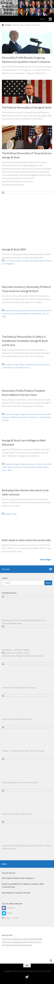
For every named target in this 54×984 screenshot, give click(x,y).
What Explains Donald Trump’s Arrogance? (18, 878)
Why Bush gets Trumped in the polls (16, 893)
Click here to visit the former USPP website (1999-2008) (22, 939)
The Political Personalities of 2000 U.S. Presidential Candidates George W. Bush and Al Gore (25, 341)
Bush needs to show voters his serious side (26, 540)
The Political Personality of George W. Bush (26, 107)
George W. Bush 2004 (14, 249)
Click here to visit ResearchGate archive (17, 945)
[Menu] (51, 960)
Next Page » (46, 559)
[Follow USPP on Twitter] (50, 569)
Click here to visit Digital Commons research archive (21, 942)
